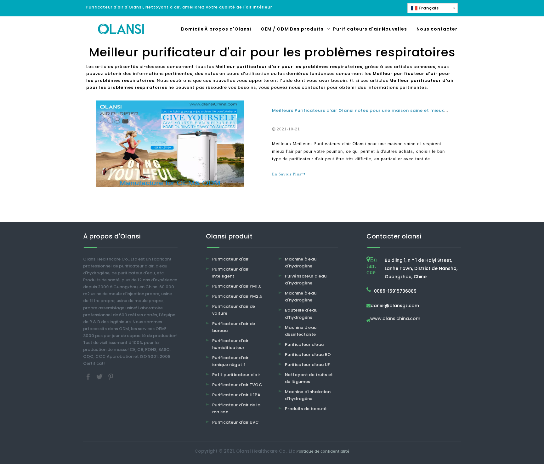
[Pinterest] (111, 376)
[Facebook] (88, 376)
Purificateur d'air (230, 259)
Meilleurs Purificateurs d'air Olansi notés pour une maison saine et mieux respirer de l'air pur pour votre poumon (404, 110)
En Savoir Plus (286, 174)
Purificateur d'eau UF (307, 365)
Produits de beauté (305, 409)
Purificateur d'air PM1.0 (237, 286)
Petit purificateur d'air (236, 375)
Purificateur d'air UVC (235, 422)
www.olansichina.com (395, 319)
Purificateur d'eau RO (308, 355)
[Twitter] (100, 376)
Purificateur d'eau (304, 344)
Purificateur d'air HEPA (236, 395)
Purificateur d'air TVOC (237, 385)
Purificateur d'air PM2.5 (237, 296)
